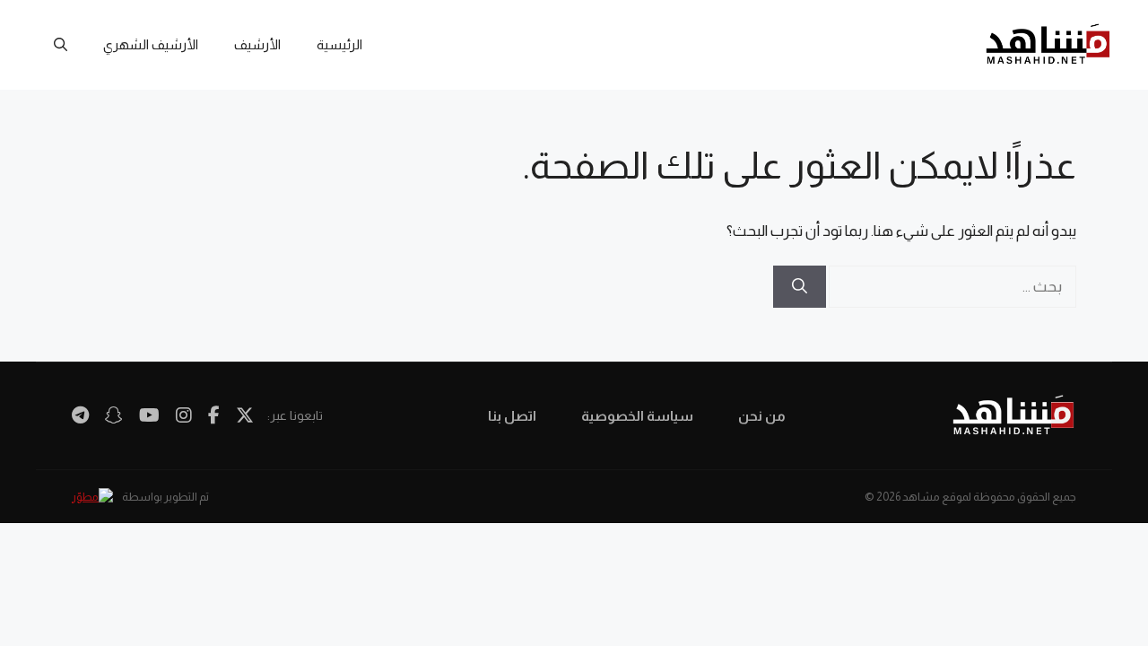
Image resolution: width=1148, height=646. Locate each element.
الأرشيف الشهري (150, 44)
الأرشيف (257, 44)
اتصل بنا (512, 415)
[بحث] (799, 287)
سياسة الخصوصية (637, 415)
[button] (60, 45)
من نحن (762, 415)
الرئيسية (339, 44)
